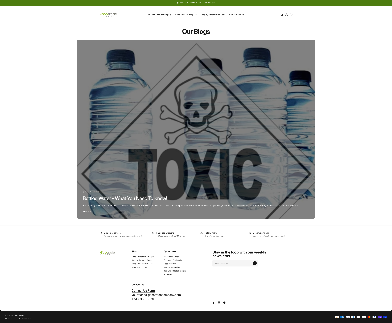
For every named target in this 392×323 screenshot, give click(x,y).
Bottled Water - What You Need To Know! (125, 198)
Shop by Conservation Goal (143, 264)
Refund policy (9, 319)
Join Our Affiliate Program (175, 271)
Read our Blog (170, 264)
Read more (87, 211)
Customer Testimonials (173, 260)
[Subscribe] (255, 263)
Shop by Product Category (143, 257)
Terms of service (27, 319)
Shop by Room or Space (142, 260)
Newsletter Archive (172, 267)
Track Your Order (171, 257)
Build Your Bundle (139, 267)
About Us (168, 274)
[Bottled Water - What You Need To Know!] (196, 129)
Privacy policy (17, 319)
